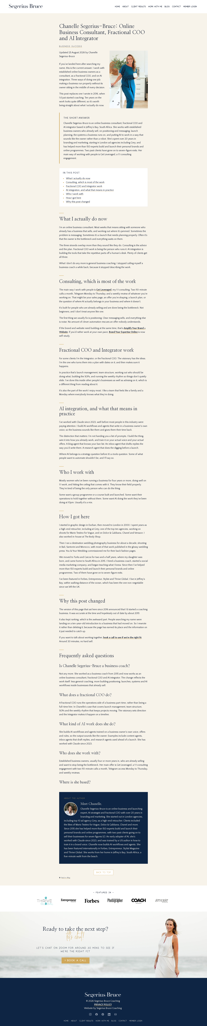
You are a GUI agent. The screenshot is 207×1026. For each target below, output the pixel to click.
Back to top (103, 872)
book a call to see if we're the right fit (122, 637)
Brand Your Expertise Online (123, 332)
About (125, 6)
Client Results (138, 6)
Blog (167, 6)
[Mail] (115, 1014)
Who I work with (74, 194)
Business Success (70, 46)
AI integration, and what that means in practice (90, 190)
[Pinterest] (103, 1014)
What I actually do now (78, 178)
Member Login (190, 6)
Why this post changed (78, 201)
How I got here (73, 198)
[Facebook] (96, 1014)
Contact (176, 6)
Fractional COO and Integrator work (84, 186)
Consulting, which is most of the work (85, 182)
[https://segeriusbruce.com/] (26, 6)
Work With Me (155, 6)
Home (117, 6)
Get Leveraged (103, 289)
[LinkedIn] (109, 1014)
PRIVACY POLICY (103, 1004)
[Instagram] (90, 1014)
